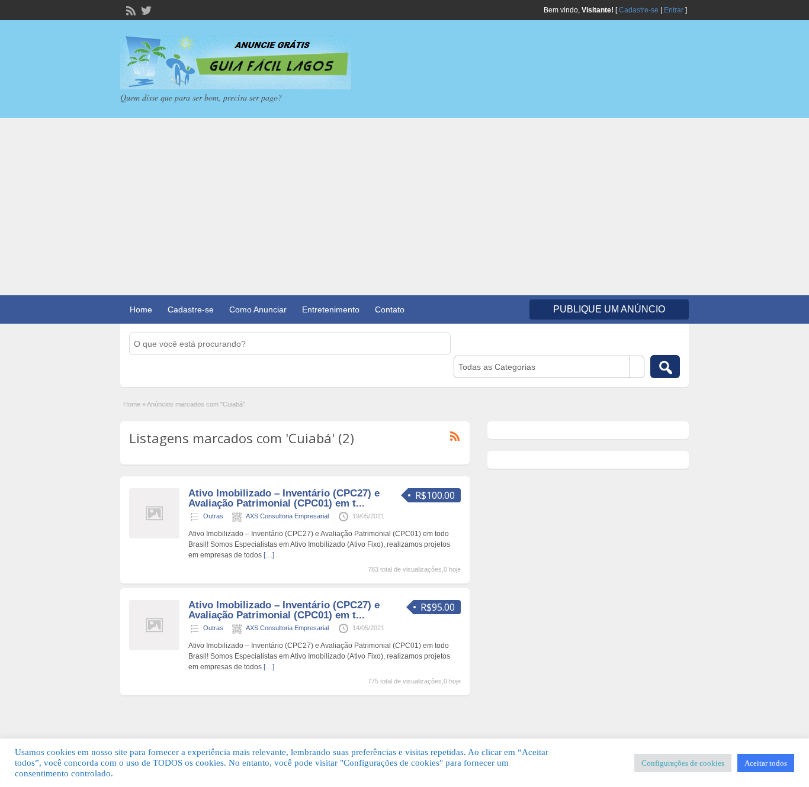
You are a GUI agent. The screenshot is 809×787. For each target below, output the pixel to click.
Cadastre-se (639, 10)
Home (141, 309)
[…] (269, 555)
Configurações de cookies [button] (682, 763)
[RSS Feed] (129, 9)
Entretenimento (330, 309)
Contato (389, 309)
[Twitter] (145, 9)
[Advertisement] (404, 206)
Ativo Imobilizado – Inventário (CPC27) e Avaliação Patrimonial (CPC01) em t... (284, 498)
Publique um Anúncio (609, 309)
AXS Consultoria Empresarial (287, 516)
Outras (213, 516)
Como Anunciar (258, 309)
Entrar (673, 10)
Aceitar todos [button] (765, 763)
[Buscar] (665, 366)
